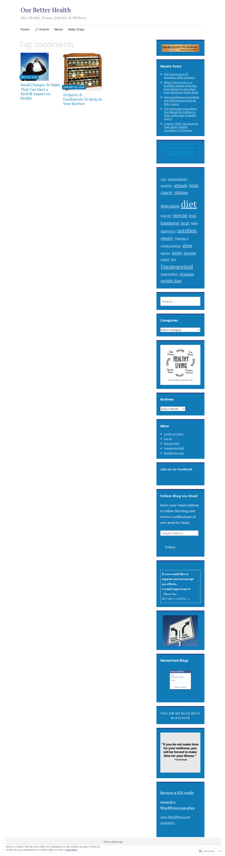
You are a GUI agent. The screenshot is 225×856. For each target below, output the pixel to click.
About (58, 29)
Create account (173, 434)
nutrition (187, 230)
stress (177, 252)
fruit (192, 215)
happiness (170, 223)
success (190, 252)
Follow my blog (180, 687)
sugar (165, 259)
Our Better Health (46, 10)
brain (193, 185)
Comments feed (174, 448)
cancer (166, 192)
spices (165, 253)
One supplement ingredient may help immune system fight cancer (181, 100)
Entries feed (171, 443)
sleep (187, 245)
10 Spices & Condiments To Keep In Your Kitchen (82, 99)
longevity (168, 231)
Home (25, 29)
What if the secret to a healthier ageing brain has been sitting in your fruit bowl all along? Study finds (181, 87)
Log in (168, 439)
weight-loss (171, 280)
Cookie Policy (71, 849)
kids (194, 223)
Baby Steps (76, 29)
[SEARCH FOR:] (180, 301)
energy (166, 215)
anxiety (166, 185)
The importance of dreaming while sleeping (179, 75)
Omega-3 (182, 238)
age (163, 179)
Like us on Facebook (176, 469)
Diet (185, 682)
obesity (167, 238)
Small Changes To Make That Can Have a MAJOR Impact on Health (40, 91)
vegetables (169, 274)
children (181, 192)
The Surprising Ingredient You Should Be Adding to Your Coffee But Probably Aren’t (180, 114)
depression (170, 205)
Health (180, 682)
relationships (171, 246)
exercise (180, 215)
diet (189, 204)
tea (173, 259)
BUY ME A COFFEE (174, 599)
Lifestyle (174, 682)
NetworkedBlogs (177, 671)
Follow (170, 547)
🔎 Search (42, 29)
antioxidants (177, 179)
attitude (181, 185)
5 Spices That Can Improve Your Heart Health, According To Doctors (181, 127)
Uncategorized (177, 266)
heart (185, 223)
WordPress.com (174, 453)
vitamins (186, 274)
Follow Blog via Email (179, 496)
